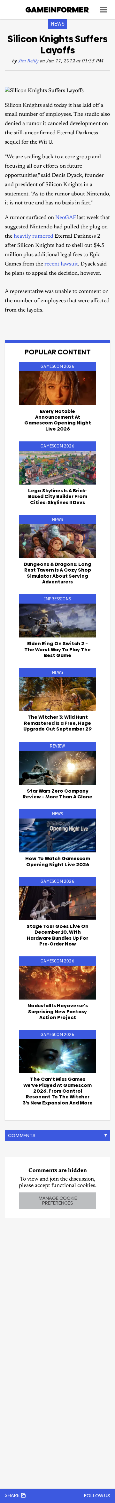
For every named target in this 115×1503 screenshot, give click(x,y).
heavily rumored (33, 236)
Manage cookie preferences (57, 1200)
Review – (57, 793)
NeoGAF (65, 218)
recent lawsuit (61, 264)
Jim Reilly (28, 61)
